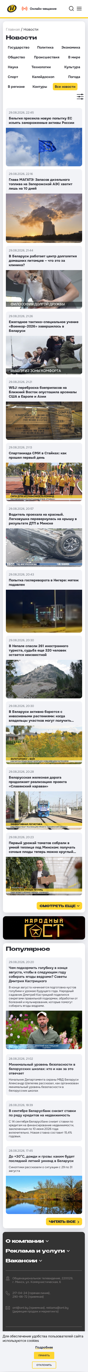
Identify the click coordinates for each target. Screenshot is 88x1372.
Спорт (13, 77)
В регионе (16, 86)
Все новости (65, 86)
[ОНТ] (12, 8)
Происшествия (46, 57)
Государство (18, 47)
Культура (72, 67)
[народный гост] (44, 928)
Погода (74, 77)
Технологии (41, 67)
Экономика (70, 47)
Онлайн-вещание (43, 9)
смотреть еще (58, 906)
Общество (16, 57)
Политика (45, 47)
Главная (13, 29)
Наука (13, 67)
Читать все (62, 1222)
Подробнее (44, 1347)
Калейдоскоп (43, 77)
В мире (74, 57)
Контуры (40, 86)
